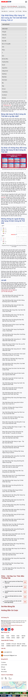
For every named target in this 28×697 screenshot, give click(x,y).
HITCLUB (13, 643)
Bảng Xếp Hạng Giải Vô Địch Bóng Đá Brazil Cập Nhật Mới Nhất (12, 388)
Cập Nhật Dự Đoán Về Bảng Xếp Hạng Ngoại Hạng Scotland (13, 451)
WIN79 (18, 645)
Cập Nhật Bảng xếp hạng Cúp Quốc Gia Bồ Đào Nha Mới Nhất (13, 500)
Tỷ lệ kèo (3, 662)
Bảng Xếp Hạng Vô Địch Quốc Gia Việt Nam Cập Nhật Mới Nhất (12, 554)
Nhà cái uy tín (7, 105)
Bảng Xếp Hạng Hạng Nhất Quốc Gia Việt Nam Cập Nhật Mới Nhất (13, 534)
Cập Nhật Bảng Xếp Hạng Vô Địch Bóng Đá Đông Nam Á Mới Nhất (13, 300)
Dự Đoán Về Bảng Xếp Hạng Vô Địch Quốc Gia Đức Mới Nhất (12, 490)
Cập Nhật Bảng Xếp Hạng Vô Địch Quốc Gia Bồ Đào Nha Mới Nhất (13, 520)
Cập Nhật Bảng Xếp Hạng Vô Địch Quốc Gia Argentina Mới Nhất (13, 373)
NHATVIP (13, 645)
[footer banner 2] (14, 695)
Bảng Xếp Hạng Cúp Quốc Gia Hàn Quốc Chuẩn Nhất (13, 369)
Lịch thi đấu (4, 664)
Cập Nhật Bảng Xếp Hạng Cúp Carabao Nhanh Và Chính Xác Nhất (13, 539)
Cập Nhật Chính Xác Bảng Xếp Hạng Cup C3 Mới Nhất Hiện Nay (13, 495)
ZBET (23, 637)
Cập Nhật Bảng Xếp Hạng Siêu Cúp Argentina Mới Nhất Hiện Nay (12, 393)
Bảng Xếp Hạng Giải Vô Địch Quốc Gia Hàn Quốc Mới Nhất (12, 378)
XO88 (18, 635)
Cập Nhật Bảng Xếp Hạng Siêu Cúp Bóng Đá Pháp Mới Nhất (13, 335)
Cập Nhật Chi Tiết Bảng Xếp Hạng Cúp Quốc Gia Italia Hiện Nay (13, 359)
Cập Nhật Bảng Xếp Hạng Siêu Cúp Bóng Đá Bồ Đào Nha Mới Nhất (13, 510)
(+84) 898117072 (7, 652)
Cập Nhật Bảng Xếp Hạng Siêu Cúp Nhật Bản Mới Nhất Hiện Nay (13, 456)
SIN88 (2, 637)
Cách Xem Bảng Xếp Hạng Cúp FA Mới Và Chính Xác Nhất (13, 549)
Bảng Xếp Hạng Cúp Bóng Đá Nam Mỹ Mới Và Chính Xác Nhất (13, 320)
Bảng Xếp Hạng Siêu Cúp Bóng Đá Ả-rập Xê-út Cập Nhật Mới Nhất (13, 422)
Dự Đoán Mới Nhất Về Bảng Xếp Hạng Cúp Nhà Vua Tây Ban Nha (12, 417)
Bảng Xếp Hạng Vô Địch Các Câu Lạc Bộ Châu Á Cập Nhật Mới (13, 344)
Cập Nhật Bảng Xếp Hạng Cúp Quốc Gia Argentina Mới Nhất (13, 383)
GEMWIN (8, 645)
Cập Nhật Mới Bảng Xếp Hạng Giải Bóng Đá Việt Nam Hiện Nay (13, 544)
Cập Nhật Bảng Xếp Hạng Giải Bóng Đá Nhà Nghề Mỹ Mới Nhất (13, 529)
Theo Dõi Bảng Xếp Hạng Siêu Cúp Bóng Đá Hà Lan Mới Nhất (13, 505)
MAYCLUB (24, 645)
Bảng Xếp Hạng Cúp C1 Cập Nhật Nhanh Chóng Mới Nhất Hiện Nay (13, 476)
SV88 (7, 635)
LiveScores (11, 11)
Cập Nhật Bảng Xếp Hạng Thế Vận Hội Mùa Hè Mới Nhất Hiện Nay (13, 315)
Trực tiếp (3, 669)
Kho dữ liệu (4, 671)
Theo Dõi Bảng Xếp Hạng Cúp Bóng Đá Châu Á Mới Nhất (13, 330)
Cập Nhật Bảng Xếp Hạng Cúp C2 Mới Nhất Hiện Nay (12, 481)
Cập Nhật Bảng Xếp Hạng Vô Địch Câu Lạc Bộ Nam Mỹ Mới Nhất (13, 305)
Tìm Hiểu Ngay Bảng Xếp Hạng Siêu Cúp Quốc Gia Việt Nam (13, 568)
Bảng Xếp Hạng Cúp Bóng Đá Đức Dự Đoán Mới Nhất (12, 485)
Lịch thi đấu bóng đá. (7, 291)
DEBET (18, 637)
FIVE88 (8, 637)
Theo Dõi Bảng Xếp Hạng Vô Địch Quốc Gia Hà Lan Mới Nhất (13, 515)
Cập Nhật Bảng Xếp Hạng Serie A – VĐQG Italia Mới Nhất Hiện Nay (14, 339)
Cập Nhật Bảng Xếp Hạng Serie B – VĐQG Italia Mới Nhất (13, 349)
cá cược (3, 197)
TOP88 (23, 643)
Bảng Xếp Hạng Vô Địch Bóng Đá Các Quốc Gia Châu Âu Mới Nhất (12, 466)
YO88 (2, 645)
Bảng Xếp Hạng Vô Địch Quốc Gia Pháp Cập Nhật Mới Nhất (13, 325)
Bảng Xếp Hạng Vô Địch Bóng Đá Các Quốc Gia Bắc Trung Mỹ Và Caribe (12, 432)
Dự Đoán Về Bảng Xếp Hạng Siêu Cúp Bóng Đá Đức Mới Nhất (12, 471)
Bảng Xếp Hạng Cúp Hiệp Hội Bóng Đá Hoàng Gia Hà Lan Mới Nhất (13, 524)
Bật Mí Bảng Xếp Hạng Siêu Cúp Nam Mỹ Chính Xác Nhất (13, 310)
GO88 (2, 643)
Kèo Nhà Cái (4, 11)
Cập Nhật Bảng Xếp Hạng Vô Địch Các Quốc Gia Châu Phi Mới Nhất (13, 296)
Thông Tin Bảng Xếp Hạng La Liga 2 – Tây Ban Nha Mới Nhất (13, 427)
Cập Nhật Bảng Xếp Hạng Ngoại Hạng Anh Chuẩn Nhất (12, 563)
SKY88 (13, 637)
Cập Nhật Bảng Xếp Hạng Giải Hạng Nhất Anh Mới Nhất (13, 559)
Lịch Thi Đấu (18, 11)
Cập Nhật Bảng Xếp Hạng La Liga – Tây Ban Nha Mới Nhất (13, 442)
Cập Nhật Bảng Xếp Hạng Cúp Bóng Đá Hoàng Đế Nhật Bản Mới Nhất (13, 447)
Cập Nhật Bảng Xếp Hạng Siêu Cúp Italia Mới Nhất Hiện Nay (13, 364)
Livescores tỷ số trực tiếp (8, 290)
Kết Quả (25, 11)
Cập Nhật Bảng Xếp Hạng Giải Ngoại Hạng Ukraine (14, 398)
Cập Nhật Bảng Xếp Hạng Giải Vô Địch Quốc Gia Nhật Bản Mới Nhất (12, 437)
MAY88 (23, 635)
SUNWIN (8, 643)
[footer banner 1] (14, 693)
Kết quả (3, 667)
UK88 (2, 635)
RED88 (13, 635)
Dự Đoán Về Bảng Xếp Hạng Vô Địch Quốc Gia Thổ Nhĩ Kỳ (12, 408)
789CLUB (19, 643)
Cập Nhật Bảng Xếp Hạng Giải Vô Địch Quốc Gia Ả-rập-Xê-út (12, 403)
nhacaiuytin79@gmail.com (10, 655)
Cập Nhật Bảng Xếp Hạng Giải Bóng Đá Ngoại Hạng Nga (13, 461)
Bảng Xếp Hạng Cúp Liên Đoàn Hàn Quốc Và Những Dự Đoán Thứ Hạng (13, 354)
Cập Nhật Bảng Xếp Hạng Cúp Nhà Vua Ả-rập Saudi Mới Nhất (13, 412)
